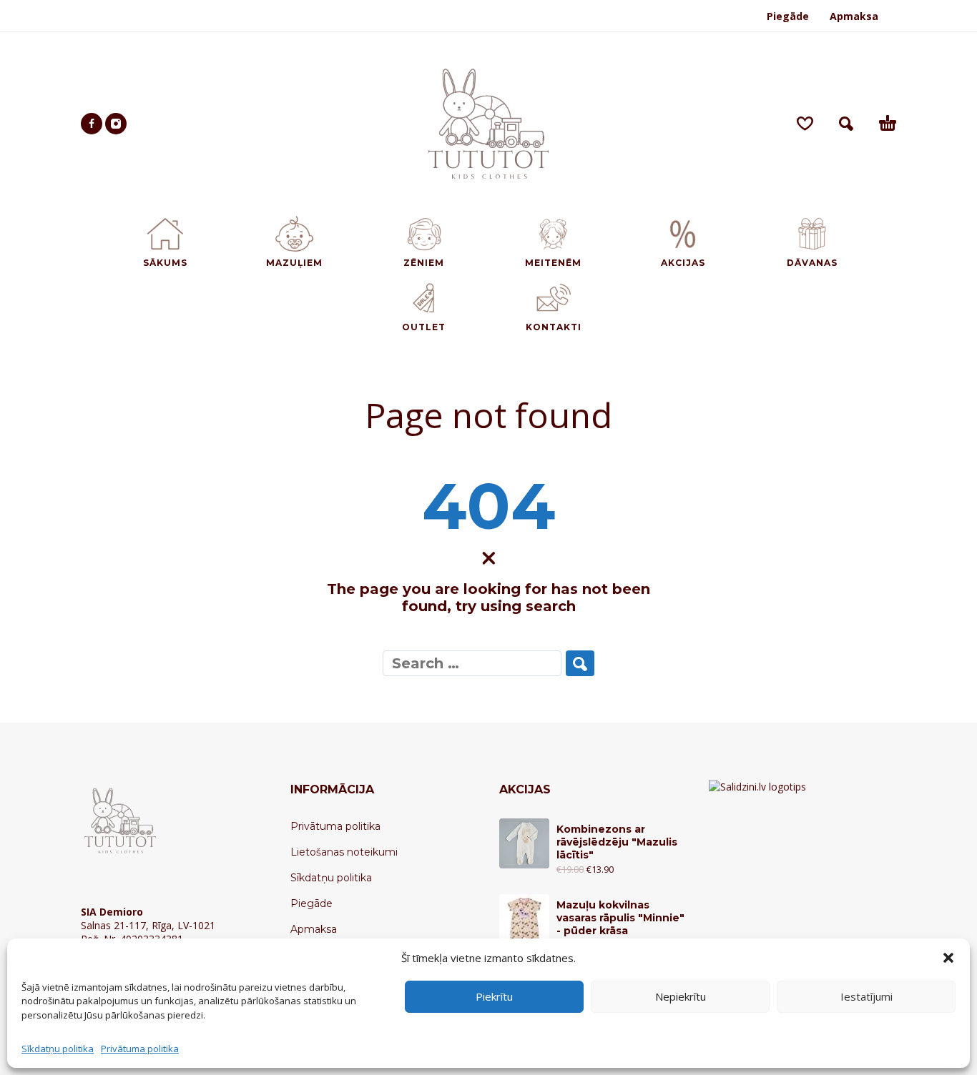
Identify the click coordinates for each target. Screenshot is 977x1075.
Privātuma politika (140, 1048)
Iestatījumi (866, 996)
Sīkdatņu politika (57, 1048)
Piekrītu (494, 996)
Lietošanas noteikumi (344, 852)
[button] (948, 958)
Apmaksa (854, 16)
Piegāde (788, 16)
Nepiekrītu (680, 996)
